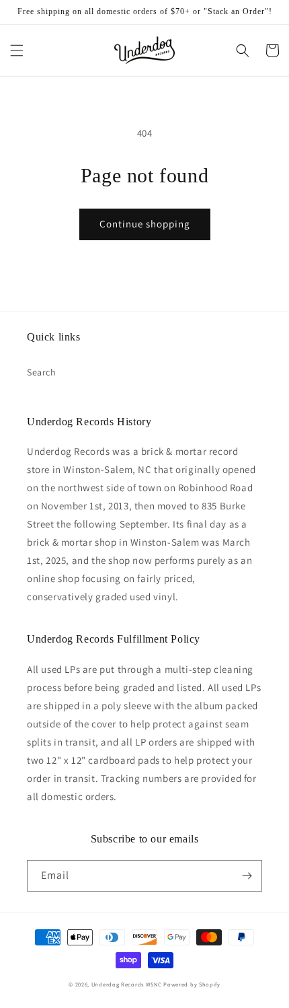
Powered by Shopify (191, 984)
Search (41, 372)
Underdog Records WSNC (126, 984)
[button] (17, 50)
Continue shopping (144, 223)
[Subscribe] (246, 876)
